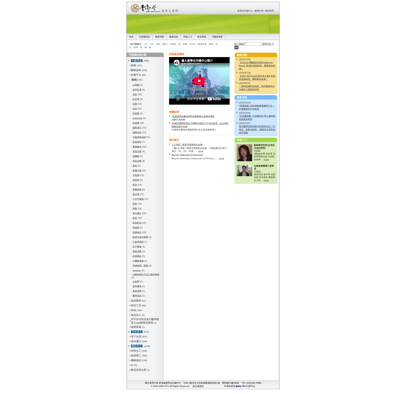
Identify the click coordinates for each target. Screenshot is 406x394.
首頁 (131, 37)
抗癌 (135, 108)
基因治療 (137, 151)
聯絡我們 (269, 11)
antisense (137, 118)
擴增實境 (202, 44)
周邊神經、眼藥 (140, 265)
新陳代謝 (137, 170)
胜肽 (135, 184)
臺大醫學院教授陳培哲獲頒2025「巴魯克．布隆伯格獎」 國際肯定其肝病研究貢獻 (257, 129)
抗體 (135, 104)
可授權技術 (144, 37)
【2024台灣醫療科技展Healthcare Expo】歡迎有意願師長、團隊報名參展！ (257, 65)
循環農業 (136, 327)
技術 (133, 310)
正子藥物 (137, 246)
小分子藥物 (138, 199)
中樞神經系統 (139, 137)
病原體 (136, 180)
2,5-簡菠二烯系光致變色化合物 (187, 144)
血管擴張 (137, 286)
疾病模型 (137, 142)
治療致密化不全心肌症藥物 (146, 274)
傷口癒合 (137, 213)
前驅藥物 (137, 189)
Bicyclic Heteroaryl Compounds (187, 154)
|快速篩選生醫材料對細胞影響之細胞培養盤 (193, 116)
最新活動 (159, 37)
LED (152, 44)
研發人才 (187, 37)
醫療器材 (136, 70)
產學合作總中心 (245, 11)
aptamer (137, 270)
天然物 (136, 175)
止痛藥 (136, 85)
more (200, 151)
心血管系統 (138, 242)
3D (145, 44)
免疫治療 (137, 161)
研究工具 (136, 305)
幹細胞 (136, 227)
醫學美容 (137, 295)
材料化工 (136, 350)
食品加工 (136, 315)
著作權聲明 (198, 386)
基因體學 (136, 300)
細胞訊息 (137, 132)
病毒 (135, 208)
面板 (211, 44)
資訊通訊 (136, 341)
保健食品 (137, 232)
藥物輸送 (137, 146)
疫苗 (135, 203)
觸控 (165, 44)
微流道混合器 (138, 369)
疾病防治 (137, 222)
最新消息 (173, 37)
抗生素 (136, 99)
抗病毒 (136, 123)
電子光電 (136, 336)
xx (132, 365)
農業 (133, 65)
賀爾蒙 (136, 156)
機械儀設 (136, 360)
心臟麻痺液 (138, 261)
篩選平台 (136, 75)
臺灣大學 (259, 11)
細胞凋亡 (137, 127)
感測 (135, 47)
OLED (192, 44)
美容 (135, 218)
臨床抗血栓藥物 (140, 237)
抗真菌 (136, 113)
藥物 (134, 79)
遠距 (158, 44)
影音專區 (201, 37)
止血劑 (136, 281)
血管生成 (137, 89)
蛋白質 (136, 194)
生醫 (185, 44)
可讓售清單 (217, 37)
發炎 (135, 165)
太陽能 (172, 44)
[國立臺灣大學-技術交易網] (154, 8)
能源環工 (136, 355)
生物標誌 (137, 256)
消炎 (135, 94)
